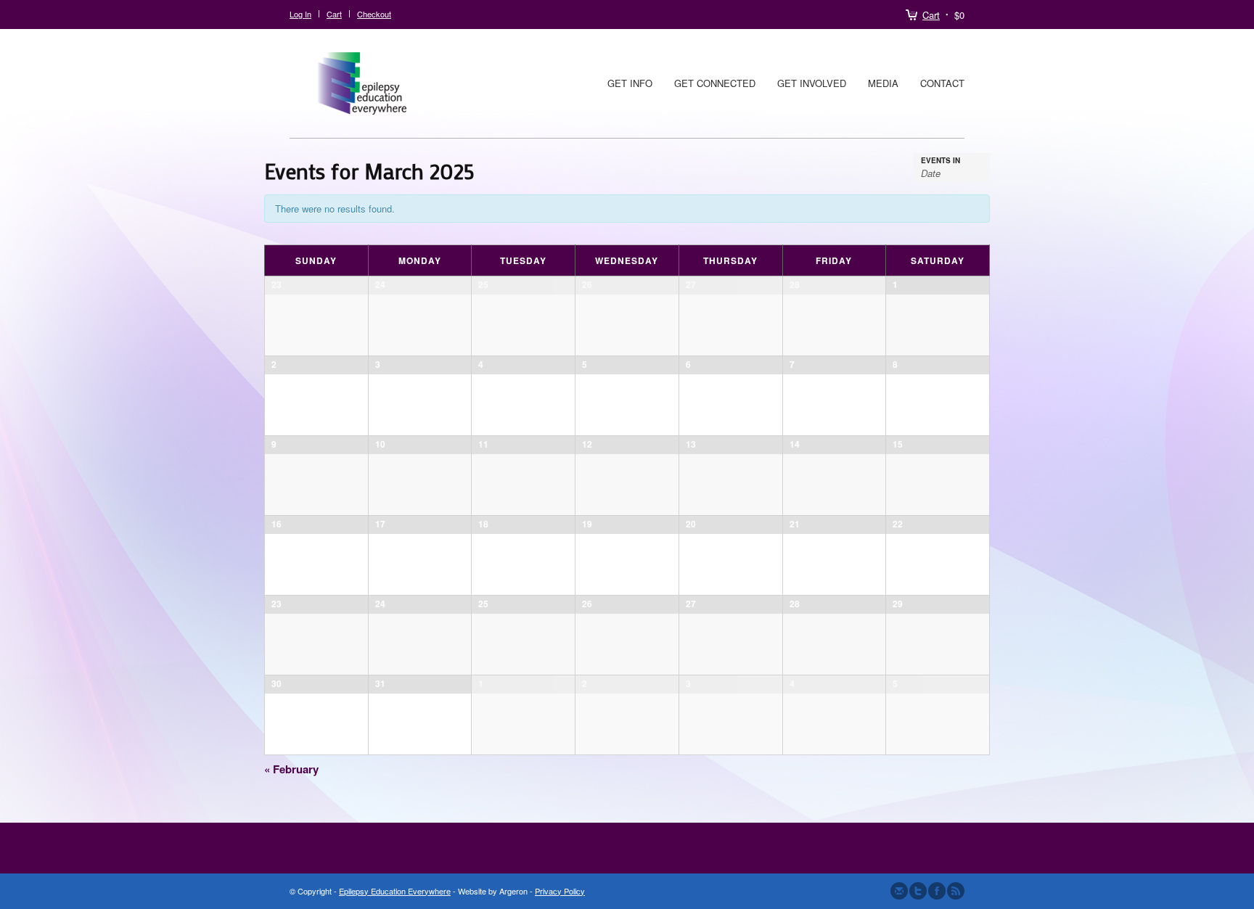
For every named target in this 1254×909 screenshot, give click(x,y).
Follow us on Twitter (918, 891)
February (291, 769)
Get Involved (811, 83)
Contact (942, 83)
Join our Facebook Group (937, 891)
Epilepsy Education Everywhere (395, 891)
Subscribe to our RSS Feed (955, 891)
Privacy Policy (560, 891)
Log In (300, 14)
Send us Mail (899, 891)
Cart (931, 15)
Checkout (374, 14)
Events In (940, 160)
